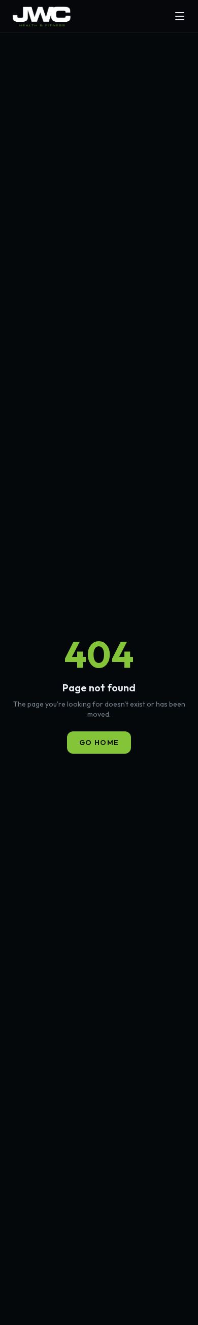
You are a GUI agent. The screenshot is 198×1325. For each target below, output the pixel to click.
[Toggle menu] (180, 16)
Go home (99, 742)
